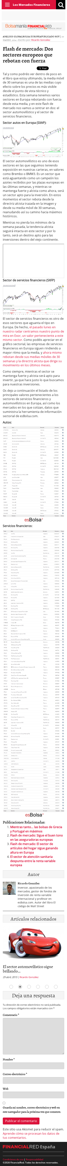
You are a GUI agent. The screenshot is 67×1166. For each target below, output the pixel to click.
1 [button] (11, 987)
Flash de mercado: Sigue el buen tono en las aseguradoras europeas (36, 837)
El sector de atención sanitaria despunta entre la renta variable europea (32, 861)
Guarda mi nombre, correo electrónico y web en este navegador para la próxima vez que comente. (32, 1109)
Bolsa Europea (32, 36)
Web (5, 1089)
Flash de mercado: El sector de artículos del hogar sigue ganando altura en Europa (34, 848)
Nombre (9, 1059)
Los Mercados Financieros (31, 4)
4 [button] (38, 987)
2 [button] (20, 987)
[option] (33, 953)
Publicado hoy (50, 36)
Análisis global (13, 36)
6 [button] (56, 987)
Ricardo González (40, 40)
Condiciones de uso (13, 1159)
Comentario (11, 1015)
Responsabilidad (34, 1159)
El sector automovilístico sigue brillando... (28, 968)
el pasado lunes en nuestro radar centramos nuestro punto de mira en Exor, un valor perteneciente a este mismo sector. (33, 333)
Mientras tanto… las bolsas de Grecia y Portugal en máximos (36, 829)
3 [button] (29, 987)
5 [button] (47, 987)
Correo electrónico (15, 1074)
